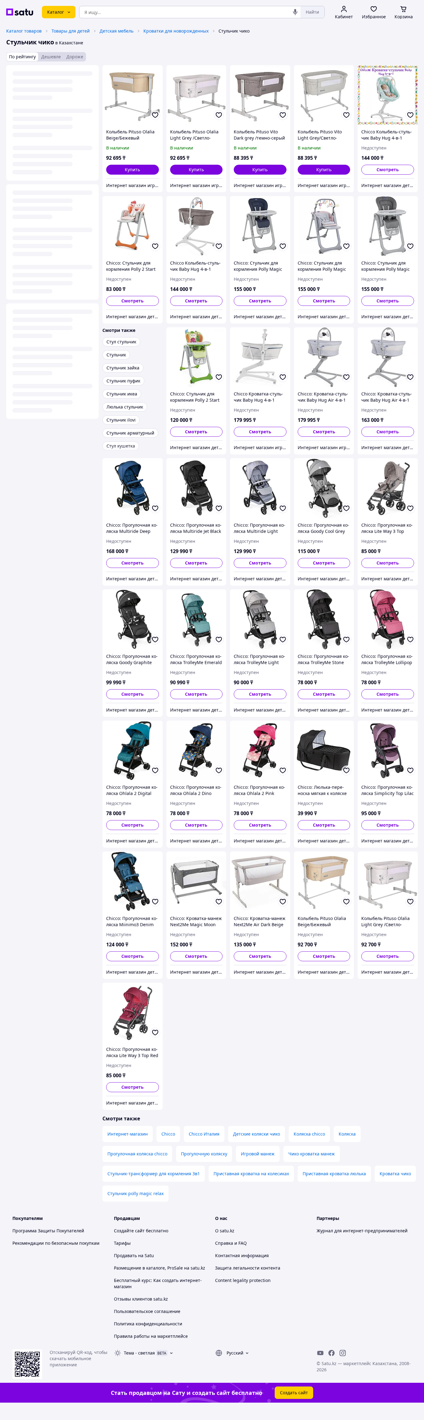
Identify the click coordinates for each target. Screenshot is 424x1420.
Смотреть (388, 169)
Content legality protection (243, 1280)
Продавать (125, 1255)
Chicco (168, 1134)
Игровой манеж (258, 1154)
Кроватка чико (395, 1174)
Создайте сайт (129, 1231)
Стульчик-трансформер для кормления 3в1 (153, 1174)
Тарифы (122, 1243)
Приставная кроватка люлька (334, 1174)
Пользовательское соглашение (147, 1311)
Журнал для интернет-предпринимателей (362, 1231)
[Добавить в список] (155, 115)
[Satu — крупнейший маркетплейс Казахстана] (19, 12)
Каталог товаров (24, 31)
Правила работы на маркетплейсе (151, 1336)
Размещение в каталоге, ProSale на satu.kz (159, 1268)
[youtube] (320, 1353)
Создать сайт (294, 1392)
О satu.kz (224, 1231)
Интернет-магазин (127, 1134)
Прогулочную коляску (204, 1154)
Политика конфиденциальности (148, 1324)
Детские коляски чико (256, 1134)
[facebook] (331, 1353)
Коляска (347, 1134)
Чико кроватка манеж (311, 1154)
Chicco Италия (204, 1134)
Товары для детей (71, 31)
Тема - (139, 1353)
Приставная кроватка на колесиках (251, 1174)
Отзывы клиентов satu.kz (141, 1299)
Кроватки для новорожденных (176, 31)
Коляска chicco (309, 1134)
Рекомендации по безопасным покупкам (55, 1243)
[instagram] (342, 1353)
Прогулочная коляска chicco (137, 1154)
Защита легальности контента (247, 1268)
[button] (132, 170)
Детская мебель (116, 31)
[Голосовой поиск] (295, 12)
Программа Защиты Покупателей (48, 1231)
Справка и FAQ (231, 1243)
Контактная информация (242, 1255)
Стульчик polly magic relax (135, 1193)
